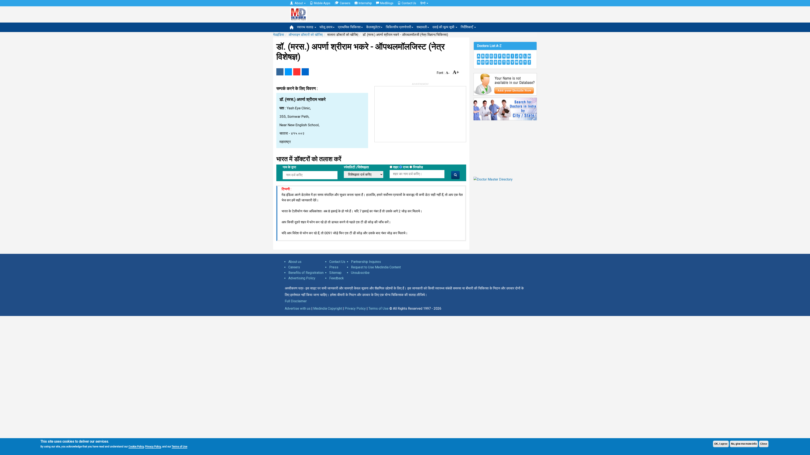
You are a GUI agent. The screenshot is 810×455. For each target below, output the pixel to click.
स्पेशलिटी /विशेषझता (356, 167)
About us (294, 262)
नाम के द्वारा (289, 167)
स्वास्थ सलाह (305, 27)
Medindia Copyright (327, 308)
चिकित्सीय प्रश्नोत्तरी (398, 27)
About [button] (299, 3)
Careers (345, 3)
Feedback (336, 278)
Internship (365, 3)
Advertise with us (297, 308)
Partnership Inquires (366, 262)
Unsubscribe (360, 273)
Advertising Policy (301, 278)
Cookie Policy (136, 446)
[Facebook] (280, 71)
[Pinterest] (296, 71)
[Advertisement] (406, 112)
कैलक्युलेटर (373, 27)
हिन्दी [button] (423, 3)
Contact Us (409, 3)
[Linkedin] (305, 71)
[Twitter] (288, 71)
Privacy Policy (153, 446)
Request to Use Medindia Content (376, 267)
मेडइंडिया (278, 35)
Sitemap (335, 273)
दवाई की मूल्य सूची (443, 27)
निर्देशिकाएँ (467, 27)
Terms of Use (179, 446)
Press (333, 267)
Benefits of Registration (306, 273)
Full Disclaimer (296, 301)
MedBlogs (386, 3)
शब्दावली (422, 27)
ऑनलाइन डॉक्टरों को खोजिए (306, 35)
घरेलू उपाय (326, 27)
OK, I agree (721, 443)
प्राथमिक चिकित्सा (349, 27)
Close (763, 443)
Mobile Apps (322, 3)
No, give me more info (744, 443)
